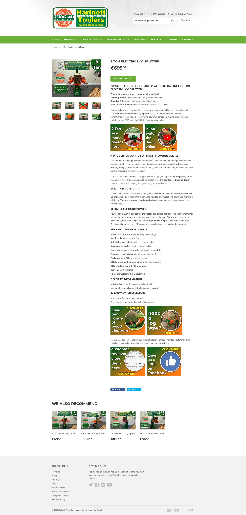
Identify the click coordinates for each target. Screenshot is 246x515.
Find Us (187, 39)
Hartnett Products (65, 509)
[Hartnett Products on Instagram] (103, 485)
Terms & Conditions (61, 491)
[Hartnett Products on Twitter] (91, 485)
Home (55, 39)
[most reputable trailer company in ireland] (164, 375)
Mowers (156, 39)
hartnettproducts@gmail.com (110, 475)
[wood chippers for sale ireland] (127, 334)
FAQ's (55, 483)
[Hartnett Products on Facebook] (97, 485)
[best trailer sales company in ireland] (128, 375)
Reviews (56, 471)
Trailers (69, 39)
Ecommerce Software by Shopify (89, 509)
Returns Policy (58, 487)
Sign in (171, 14)
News (54, 475)
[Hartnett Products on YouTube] (109, 485)
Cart (188, 20)
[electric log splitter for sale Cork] (127, 150)
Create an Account (186, 14)
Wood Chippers (117, 39)
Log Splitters (91, 39)
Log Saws (140, 39)
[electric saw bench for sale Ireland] (164, 334)
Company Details (60, 495)
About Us (56, 479)
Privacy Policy (58, 499)
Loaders (171, 39)
